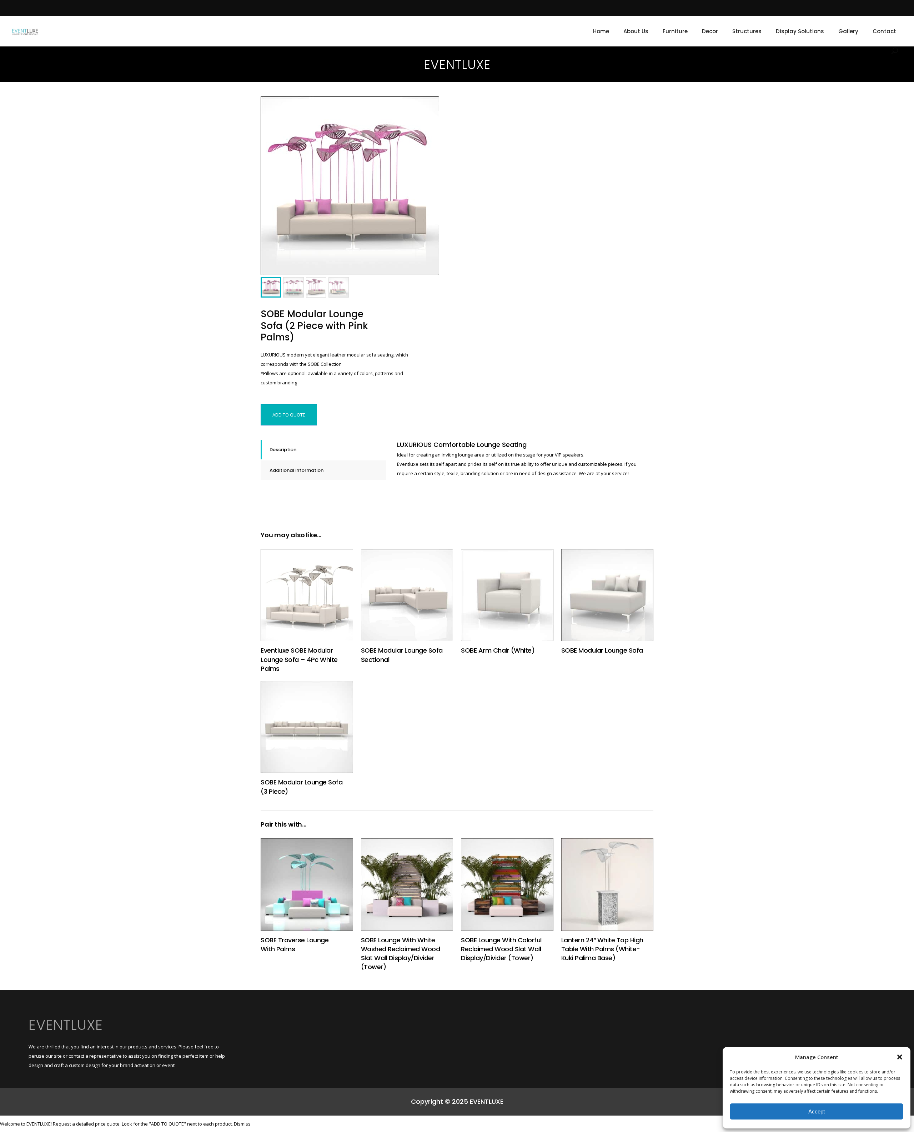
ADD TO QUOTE (288, 415)
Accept (816, 1111)
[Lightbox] (428, 106)
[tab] (323, 449)
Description (283, 449)
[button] (899, 1057)
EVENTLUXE (66, 1025)
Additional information (296, 470)
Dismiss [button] (242, 1124)
